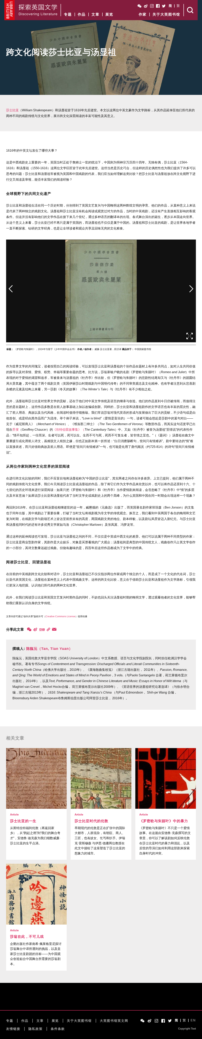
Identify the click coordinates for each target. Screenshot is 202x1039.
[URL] (48, 629)
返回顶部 (101, 1000)
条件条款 (58, 1029)
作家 (143, 14)
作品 (82, 14)
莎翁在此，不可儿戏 (27, 937)
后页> (191, 289)
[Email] (54, 629)
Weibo (146, 6)
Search (191, 10)
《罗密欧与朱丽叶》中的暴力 (163, 821)
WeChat (139, 6)
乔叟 (15, 429)
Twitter (164, 6)
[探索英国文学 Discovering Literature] (38, 10)
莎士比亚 (12, 110)
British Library (9, 10)
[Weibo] (35, 629)
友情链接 (13, 1029)
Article (14, 814)
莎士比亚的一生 (23, 821)
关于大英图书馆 (166, 14)
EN (193, 1020)
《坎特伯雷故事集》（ (68, 429)
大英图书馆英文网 (114, 1020)
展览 (109, 14)
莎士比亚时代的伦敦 (91, 821)
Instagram (152, 6)
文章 (95, 14)
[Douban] (42, 629)
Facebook (158, 6)
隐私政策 (35, 1029)
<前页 (10, 289)
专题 (68, 14)
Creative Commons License (60, 616)
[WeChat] (29, 629)
